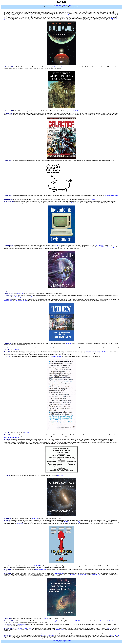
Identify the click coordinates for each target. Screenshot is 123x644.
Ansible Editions (8, 300)
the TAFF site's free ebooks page (108, 247)
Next (57, 8)
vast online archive (59, 629)
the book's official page (21, 300)
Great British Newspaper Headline (25, 628)
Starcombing (20, 523)
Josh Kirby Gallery (76, 621)
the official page (66, 291)
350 (20, 293)
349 (68, 343)
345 (37, 566)
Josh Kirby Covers (55, 621)
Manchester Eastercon (40, 569)
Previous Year (63, 8)
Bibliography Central (61, 5)
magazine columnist (55, 356)
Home (53, 5)
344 (45, 618)
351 (94, 199)
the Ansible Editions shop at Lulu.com (34, 297)
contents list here (96, 574)
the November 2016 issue (74, 110)
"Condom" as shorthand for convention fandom (77, 14)
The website (29, 14)
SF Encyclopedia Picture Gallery (108, 621)
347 (27, 432)
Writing (69, 5)
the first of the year (47, 635)
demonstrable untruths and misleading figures (97, 351)
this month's (21, 624)
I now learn (109, 628)
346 (35, 518)
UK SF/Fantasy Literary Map (46, 347)
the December (57, 66)
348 (16, 349)
